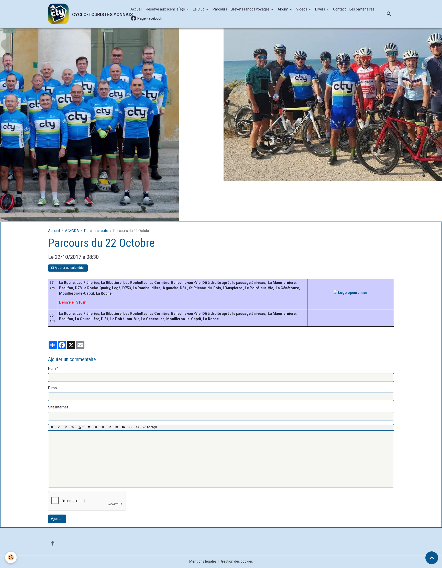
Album (283, 9)
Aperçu (151, 387)
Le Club (199, 9)
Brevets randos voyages (250, 9)
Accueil (136, 9)
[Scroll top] (431, 557)
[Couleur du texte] (81, 387)
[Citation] (89, 387)
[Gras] (52, 387)
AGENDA (72, 191)
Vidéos (302, 9)
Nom (52, 329)
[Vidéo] (123, 387)
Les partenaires (361, 9)
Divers (320, 9)
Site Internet (58, 367)
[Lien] (102, 387)
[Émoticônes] (137, 387)
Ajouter (57, 479)
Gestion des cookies (237, 521)
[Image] (116, 387)
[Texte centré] (96, 387)
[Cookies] (11, 557)
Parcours (220, 9)
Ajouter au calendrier (69, 228)
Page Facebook (149, 18)
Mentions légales (203, 521)
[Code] (130, 387)
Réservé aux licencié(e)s (166, 9)
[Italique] (58, 387)
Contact (339, 9)
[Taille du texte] (72, 387)
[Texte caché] (109, 387)
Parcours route (96, 191)
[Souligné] (65, 387)
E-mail (53, 348)
